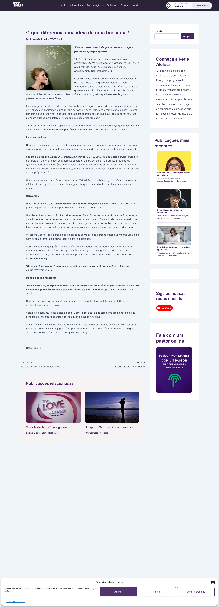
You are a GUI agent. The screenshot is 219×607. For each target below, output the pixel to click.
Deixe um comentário (37, 432)
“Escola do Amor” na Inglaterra (47, 427)
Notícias (53, 432)
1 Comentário (91, 432)
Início (63, 5)
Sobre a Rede (76, 5)
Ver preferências (196, 591)
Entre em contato (130, 5)
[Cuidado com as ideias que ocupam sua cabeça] (174, 161)
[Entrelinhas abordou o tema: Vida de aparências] (174, 235)
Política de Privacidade (15, 601)
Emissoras (112, 5)
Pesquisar (159, 31)
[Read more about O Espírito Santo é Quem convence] (112, 407)
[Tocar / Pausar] (169, 5)
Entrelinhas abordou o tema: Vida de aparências (174, 248)
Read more (181, 181)
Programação (94, 5)
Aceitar (118, 591)
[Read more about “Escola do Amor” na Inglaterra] (53, 407)
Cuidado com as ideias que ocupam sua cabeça (173, 173)
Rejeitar (157, 591)
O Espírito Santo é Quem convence (109, 427)
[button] (213, 582)
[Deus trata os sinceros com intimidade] (174, 198)
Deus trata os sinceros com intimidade (169, 211)
